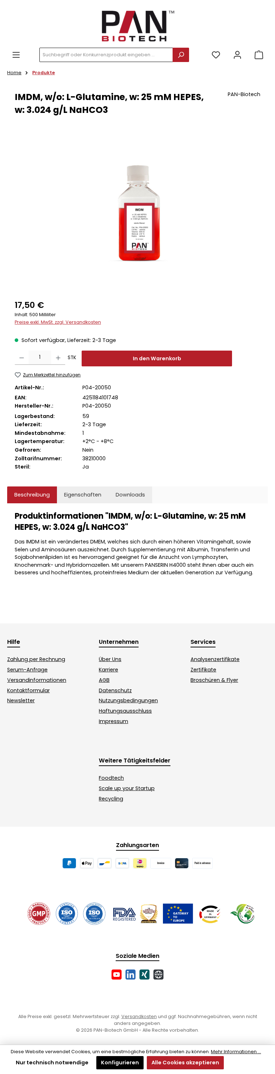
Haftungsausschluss (125, 710)
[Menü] (16, 55)
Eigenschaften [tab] (82, 494)
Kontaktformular (28, 690)
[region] (137, 213)
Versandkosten (139, 1016)
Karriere (108, 669)
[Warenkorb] (259, 55)
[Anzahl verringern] (22, 358)
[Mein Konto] (237, 55)
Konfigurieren (120, 1062)
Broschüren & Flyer (214, 680)
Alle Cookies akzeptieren (185, 1062)
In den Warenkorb (157, 358)
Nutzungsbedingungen (128, 700)
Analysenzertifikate (215, 659)
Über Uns (110, 659)
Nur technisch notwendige (52, 1062)
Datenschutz (115, 690)
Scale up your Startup (127, 788)
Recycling (111, 798)
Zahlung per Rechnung (36, 659)
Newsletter (21, 700)
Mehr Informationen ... (236, 1052)
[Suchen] (181, 55)
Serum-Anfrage (27, 669)
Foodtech (111, 777)
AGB (104, 680)
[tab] (32, 495)
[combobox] (106, 55)
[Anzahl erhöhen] (58, 358)
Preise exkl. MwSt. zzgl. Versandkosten (58, 322)
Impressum (113, 721)
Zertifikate (203, 669)
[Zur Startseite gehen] (137, 25)
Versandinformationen (36, 680)
